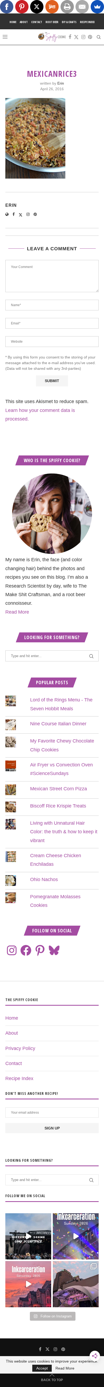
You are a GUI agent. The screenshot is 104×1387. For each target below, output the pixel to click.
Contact (36, 22)
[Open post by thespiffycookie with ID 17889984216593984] (76, 1284)
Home (13, 22)
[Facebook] (70, 37)
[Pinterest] (90, 37)
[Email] (82, 6)
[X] (36, 6)
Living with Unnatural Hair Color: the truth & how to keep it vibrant (63, 831)
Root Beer (52, 22)
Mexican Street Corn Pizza (58, 788)
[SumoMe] (97, 6)
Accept (42, 1368)
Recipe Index (87, 22)
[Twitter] (76, 37)
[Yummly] (52, 6)
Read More (17, 612)
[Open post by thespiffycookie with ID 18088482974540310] (28, 1236)
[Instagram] (83, 37)
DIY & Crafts (69, 22)
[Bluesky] (54, 950)
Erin (60, 83)
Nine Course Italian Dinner (58, 723)
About (24, 22)
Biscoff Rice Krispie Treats (58, 806)
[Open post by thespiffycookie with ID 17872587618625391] (76, 1236)
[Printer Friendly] (67, 6)
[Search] (98, 37)
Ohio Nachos (44, 879)
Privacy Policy (20, 1048)
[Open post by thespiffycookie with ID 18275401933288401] (28, 1284)
